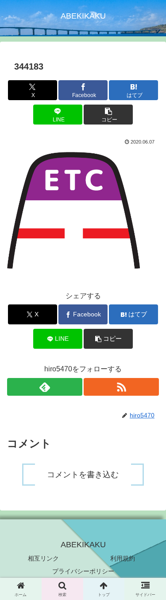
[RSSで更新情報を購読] (121, 387)
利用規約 (122, 558)
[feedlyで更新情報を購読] (44, 387)
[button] (108, 115)
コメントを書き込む (83, 474)
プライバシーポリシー (83, 571)
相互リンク (43, 558)
